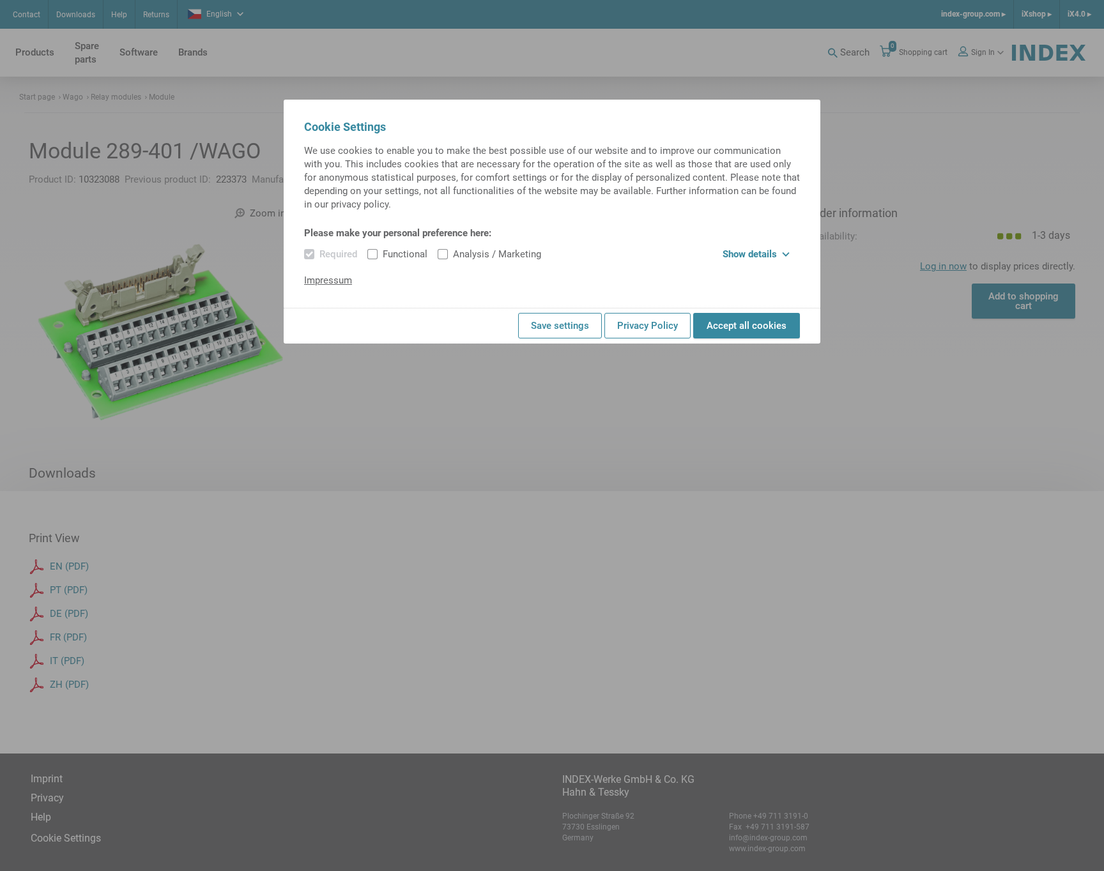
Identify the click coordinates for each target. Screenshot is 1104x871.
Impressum (328, 280)
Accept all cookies (746, 325)
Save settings (560, 325)
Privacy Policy (647, 325)
